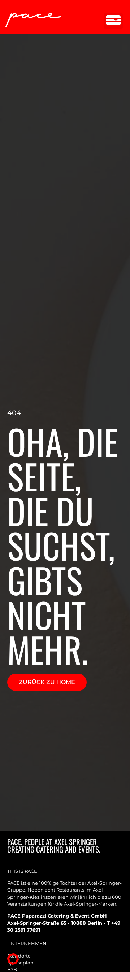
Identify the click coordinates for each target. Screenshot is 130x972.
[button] (113, 21)
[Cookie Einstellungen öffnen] (13, 962)
